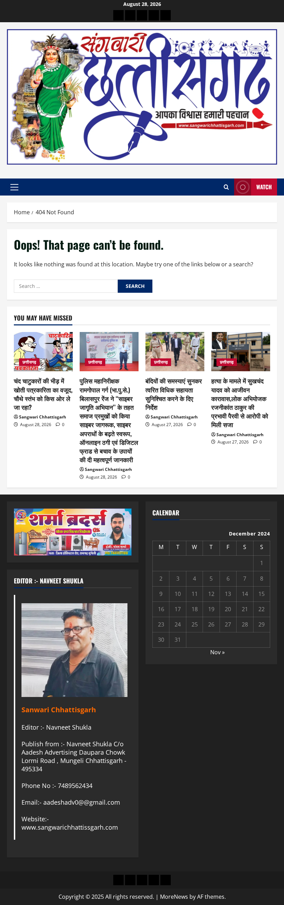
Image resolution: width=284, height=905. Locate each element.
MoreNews (174, 896)
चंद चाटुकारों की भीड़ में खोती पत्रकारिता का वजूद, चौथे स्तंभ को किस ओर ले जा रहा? (43, 394)
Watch (264, 187)
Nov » (217, 652)
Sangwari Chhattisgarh (42, 417)
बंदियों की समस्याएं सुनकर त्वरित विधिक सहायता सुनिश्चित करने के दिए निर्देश (173, 394)
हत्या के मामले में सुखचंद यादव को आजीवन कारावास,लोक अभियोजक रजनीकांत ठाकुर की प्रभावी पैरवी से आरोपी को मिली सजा (239, 402)
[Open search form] (226, 187)
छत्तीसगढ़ (29, 362)
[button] (14, 187)
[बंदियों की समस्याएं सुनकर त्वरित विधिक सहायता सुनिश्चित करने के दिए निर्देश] (174, 351)
